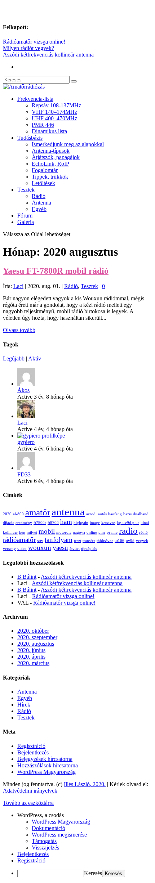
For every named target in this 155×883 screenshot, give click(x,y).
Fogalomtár (45, 170)
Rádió (38, 196)
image (95, 523)
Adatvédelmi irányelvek (30, 791)
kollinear (10, 532)
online (92, 532)
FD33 (24, 474)
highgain (81, 523)
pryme (112, 532)
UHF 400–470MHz (54, 118)
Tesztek (26, 190)
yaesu (60, 547)
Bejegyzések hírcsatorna (44, 759)
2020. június (31, 650)
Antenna (41, 203)
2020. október (33, 631)
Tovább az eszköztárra (28, 803)
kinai (145, 523)
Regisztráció (31, 746)
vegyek (142, 541)
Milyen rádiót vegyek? (28, 48)
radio (128, 530)
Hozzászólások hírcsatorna (47, 765)
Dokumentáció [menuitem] (48, 828)
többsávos (105, 541)
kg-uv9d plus (128, 523)
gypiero (26, 442)
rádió (143, 532)
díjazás (8, 523)
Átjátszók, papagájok (56, 157)
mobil (47, 531)
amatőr (37, 512)
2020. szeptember (37, 637)
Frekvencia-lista (35, 99)
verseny (9, 549)
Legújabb (14, 358)
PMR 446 (43, 125)
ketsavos (108, 523)
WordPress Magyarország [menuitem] (61, 822)
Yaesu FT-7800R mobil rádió (55, 270)
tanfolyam (58, 539)
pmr (101, 532)
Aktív (34, 358)
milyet (32, 532)
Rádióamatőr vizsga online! (34, 42)
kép (22, 532)
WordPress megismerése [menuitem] (59, 835)
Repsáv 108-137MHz (56, 105)
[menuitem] (84, 815)
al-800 (18, 514)
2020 (7, 514)
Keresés (93, 873)
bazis (127, 514)
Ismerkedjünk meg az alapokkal (68, 144)
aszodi (91, 514)
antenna (68, 511)
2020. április (31, 657)
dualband (141, 514)
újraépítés (89, 549)
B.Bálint (26, 577)
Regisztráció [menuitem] (31, 860)
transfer (89, 541)
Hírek (23, 705)
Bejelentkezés (33, 752)
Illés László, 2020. (85, 784)
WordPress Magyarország (46, 772)
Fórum (24, 215)
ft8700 (53, 523)
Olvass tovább (19, 330)
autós (102, 514)
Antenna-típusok (51, 151)
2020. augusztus (35, 644)
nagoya (79, 532)
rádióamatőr (19, 539)
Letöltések (43, 183)
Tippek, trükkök (50, 177)
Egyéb (39, 209)
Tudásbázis (30, 138)
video (22, 549)
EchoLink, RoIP (50, 164)
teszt (77, 541)
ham (66, 521)
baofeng (115, 514)
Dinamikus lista (49, 131)
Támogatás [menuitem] (44, 841)
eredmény (23, 523)
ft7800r (40, 523)
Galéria (25, 222)
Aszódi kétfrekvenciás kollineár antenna (48, 54)
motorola (63, 532)
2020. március (33, 663)
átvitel (75, 549)
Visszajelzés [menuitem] (45, 847)
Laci (18, 286)
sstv (40, 541)
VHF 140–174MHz (54, 112)
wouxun (39, 547)
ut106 (119, 541)
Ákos (23, 390)
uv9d (130, 541)
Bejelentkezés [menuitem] (33, 854)
